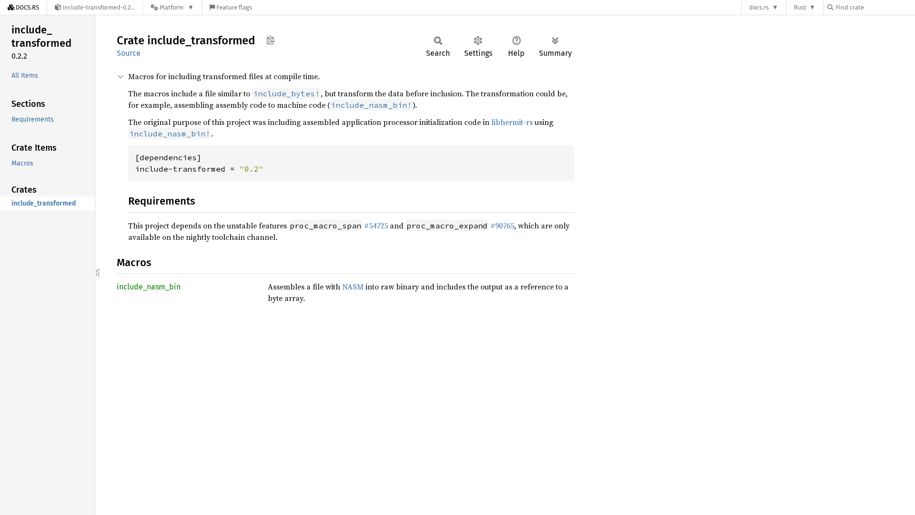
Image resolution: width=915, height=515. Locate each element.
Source (129, 53)
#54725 (376, 225)
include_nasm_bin (149, 286)
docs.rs (759, 7)
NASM (353, 286)
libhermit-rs (512, 122)
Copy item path (270, 40)
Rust (800, 7)
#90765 (502, 225)
